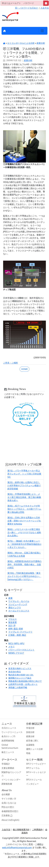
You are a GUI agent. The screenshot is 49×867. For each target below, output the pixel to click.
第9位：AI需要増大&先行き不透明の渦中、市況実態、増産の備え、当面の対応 (24, 564)
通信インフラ (14, 607)
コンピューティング (17, 604)
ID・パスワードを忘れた (26, 7)
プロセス (12, 619)
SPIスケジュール (34, 779)
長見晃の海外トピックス (19, 668)
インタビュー (32, 783)
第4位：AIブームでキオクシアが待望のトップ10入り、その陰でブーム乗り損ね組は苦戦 (24, 509)
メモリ (11, 646)
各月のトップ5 (8, 736)
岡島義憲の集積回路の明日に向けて (25, 681)
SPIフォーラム (33, 768)
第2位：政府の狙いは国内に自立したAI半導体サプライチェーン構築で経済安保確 (24, 485)
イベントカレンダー (11, 779)
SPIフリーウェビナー (36, 763)
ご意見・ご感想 (10, 362)
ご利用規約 (37, 829)
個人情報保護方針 (21, 829)
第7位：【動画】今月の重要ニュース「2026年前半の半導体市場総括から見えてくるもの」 (24, 544)
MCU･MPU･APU (16, 643)
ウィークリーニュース (12, 732)
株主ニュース (8, 752)
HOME (24, 369)
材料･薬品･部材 (15, 628)
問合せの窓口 (8, 807)
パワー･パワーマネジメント (21, 649)
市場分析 (30, 727)
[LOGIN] (46, 3)
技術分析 (30, 732)
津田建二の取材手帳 (17, 687)
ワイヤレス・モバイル (18, 601)
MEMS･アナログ (16, 652)
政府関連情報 (8, 740)
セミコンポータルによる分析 (20, 43)
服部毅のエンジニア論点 (19, 678)
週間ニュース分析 (34, 749)
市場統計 (6, 763)
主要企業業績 (8, 768)
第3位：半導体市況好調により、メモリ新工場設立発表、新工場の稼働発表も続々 (24, 497)
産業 (10, 598)
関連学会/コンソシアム (11, 774)
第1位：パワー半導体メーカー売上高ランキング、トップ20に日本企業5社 (24, 473)
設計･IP (12, 625)
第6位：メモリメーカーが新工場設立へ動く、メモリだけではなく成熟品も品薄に (24, 532)
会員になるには (9, 802)
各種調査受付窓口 (10, 811)
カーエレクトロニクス (18, 610)
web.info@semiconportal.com (17, 847)
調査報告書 (7, 783)
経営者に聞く (32, 740)
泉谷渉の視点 (14, 671)
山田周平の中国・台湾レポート (23, 684)
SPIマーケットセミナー (36, 774)
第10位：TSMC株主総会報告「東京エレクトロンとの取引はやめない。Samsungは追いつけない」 (24, 576)
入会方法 (44, 7)
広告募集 (6, 815)
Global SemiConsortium (10, 746)
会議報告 (30, 744)
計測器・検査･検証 (17, 635)
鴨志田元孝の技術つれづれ (20, 674)
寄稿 (28, 753)
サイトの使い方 (9, 798)
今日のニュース (9, 727)
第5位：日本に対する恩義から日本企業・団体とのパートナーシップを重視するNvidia (24, 520)
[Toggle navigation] (42, 30)
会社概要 (6, 794)
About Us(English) (10, 819)
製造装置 (12, 622)
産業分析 (41, 43)
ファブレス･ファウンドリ (20, 631)
